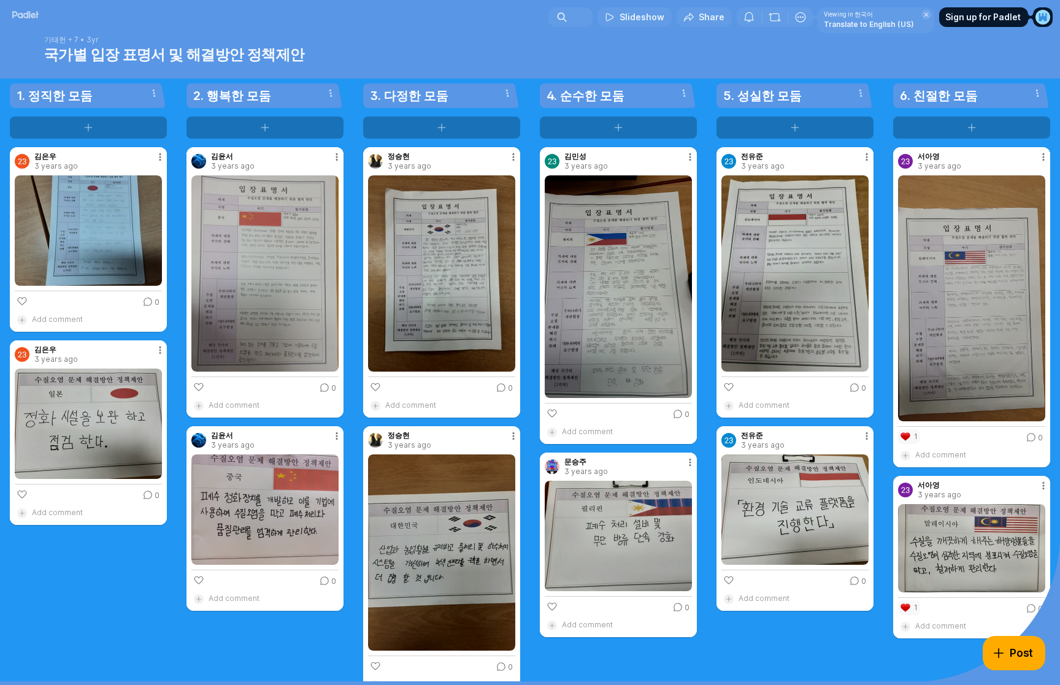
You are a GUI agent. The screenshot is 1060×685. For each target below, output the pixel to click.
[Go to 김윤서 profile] (198, 161)
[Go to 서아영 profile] (905, 161)
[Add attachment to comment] (22, 319)
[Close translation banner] (926, 15)
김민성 (575, 156)
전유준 (752, 156)
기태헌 (55, 40)
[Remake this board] (774, 17)
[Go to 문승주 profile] (552, 466)
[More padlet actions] (800, 17)
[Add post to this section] (88, 128)
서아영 (929, 156)
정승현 (399, 156)
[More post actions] (160, 157)
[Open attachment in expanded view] (88, 230)
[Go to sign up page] (1043, 17)
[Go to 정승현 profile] (375, 161)
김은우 (45, 156)
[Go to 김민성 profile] (552, 161)
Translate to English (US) (869, 24)
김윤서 (222, 156)
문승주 (575, 461)
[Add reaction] (22, 301)
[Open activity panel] (749, 17)
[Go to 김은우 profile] (22, 161)
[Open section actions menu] (154, 93)
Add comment (57, 319)
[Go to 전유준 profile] (728, 161)
